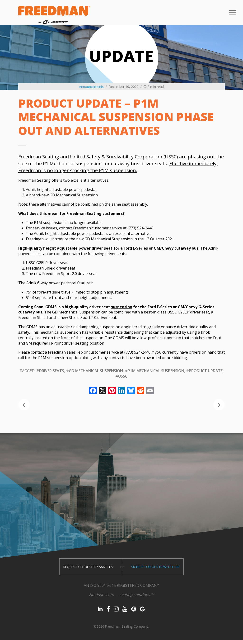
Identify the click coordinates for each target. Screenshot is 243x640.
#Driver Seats (50, 370)
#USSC (121, 376)
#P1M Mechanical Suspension (154, 370)
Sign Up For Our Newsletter (155, 566)
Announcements (91, 86)
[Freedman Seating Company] (54, 15)
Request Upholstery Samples (88, 566)
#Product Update (204, 370)
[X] (102, 391)
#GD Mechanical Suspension (94, 370)
